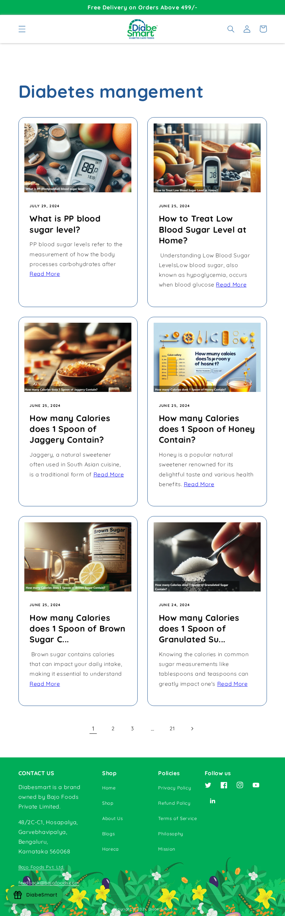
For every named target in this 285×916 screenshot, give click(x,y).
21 (172, 728)
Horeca (110, 849)
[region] (142, 7)
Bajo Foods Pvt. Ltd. (41, 867)
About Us (112, 818)
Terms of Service (177, 818)
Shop (108, 803)
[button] (22, 29)
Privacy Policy (174, 787)
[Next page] (192, 729)
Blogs (108, 833)
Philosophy (170, 833)
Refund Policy (174, 803)
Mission (166, 849)
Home (109, 787)
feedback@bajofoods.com (49, 882)
